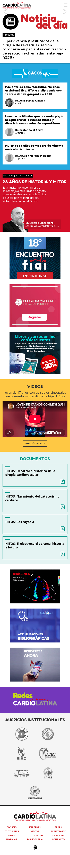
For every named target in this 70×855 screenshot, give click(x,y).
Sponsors (58, 835)
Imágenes (35, 827)
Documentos (35, 835)
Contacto (58, 839)
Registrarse (58, 831)
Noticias (11, 839)
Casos (11, 835)
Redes (58, 827)
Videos (35, 831)
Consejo (12, 827)
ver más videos (35, 443)
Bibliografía (35, 839)
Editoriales (12, 831)
